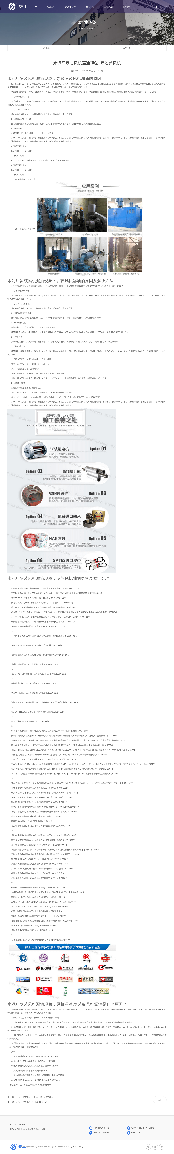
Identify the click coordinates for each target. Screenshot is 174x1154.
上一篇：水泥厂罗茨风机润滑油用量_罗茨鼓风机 (30, 1097)
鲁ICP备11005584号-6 (75, 1147)
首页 (83, 28)
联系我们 (127, 7)
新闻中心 (90, 7)
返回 (160, 1100)
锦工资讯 (126, 48)
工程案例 (108, 7)
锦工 (23, 6)
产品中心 (69, 7)
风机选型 (51, 7)
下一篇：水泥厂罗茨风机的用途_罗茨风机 (27, 1102)
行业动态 (47, 48)
